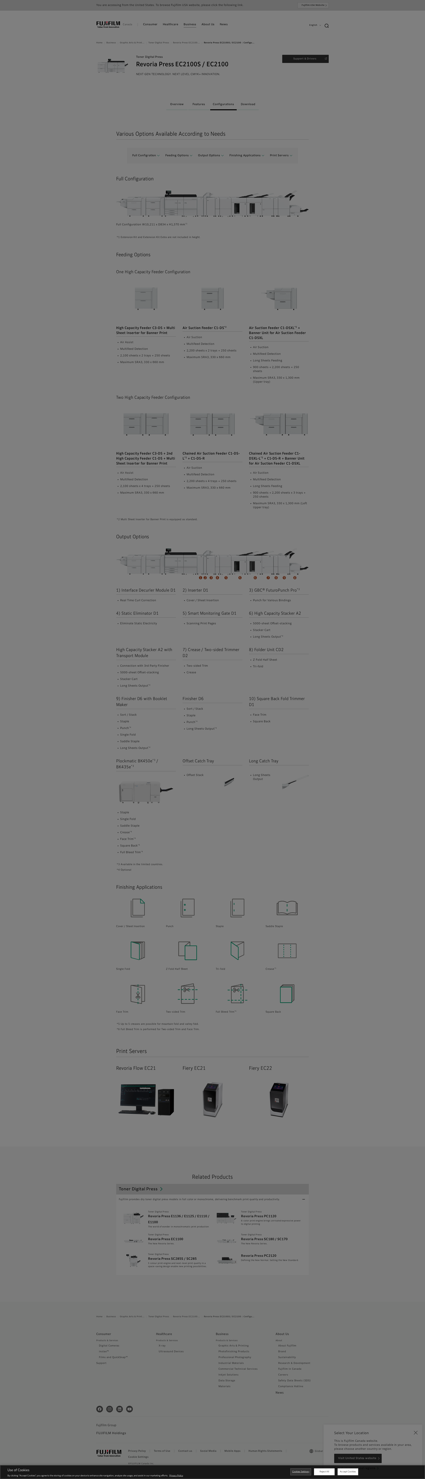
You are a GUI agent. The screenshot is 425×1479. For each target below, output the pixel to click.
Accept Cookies (348, 1472)
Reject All (324, 1472)
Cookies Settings (300, 1472)
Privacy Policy (176, 1476)
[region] (212, 1472)
